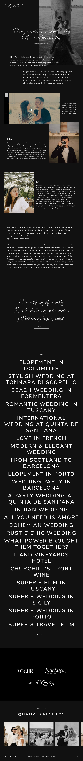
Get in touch (41, 327)
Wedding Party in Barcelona (41, 485)
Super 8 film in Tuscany (41, 586)
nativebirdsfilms (43, 714)
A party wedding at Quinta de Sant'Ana (41, 499)
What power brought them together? (41, 544)
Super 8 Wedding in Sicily (41, 600)
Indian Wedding (41, 510)
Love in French (41, 438)
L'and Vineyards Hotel (41, 558)
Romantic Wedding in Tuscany (41, 407)
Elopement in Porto (41, 474)
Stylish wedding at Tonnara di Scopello (41, 379)
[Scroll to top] (77, 756)
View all (41, 635)
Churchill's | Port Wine (41, 572)
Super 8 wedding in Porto (41, 614)
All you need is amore (41, 517)
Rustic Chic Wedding (41, 533)
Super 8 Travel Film (42, 624)
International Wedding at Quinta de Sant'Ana (41, 424)
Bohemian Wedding (41, 525)
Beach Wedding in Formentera (41, 393)
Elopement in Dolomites (41, 365)
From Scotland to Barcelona (41, 463)
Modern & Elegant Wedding (42, 449)
